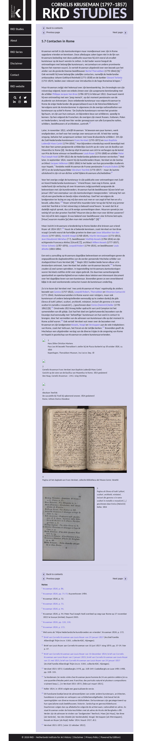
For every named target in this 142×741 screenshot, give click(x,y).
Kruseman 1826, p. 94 (53, 609)
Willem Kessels (99, 242)
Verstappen (94, 325)
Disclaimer (16, 63)
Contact (14, 75)
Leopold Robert (76, 246)
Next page (118, 32)
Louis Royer (89, 153)
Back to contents (54, 28)
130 (68, 622)
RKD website (17, 86)
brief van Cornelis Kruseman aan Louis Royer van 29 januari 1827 (90, 661)
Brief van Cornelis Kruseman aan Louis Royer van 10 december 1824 (75, 654)
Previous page (53, 32)
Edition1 (117, 737)
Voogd (82, 325)
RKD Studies (17, 29)
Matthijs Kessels (93, 239)
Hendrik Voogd (69, 236)
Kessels (74, 325)
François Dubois (110, 166)
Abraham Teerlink (80, 170)
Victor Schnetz (49, 246)
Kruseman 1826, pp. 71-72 (55, 594)
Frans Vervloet (81, 140)
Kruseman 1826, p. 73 (53, 604)
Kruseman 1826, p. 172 (54, 627)
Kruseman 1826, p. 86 (53, 589)
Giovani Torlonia (114, 77)
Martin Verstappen (99, 236)
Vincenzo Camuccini (115, 292)
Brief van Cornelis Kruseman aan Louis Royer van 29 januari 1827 (74, 637)
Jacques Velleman (59, 163)
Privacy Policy (92, 737)
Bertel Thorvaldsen (95, 71)
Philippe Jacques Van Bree (64, 94)
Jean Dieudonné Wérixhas (54, 239)
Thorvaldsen (96, 292)
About (13, 40)
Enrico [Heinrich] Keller (102, 305)
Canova (57, 292)
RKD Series (16, 52)
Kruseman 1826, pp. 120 (54, 622)
